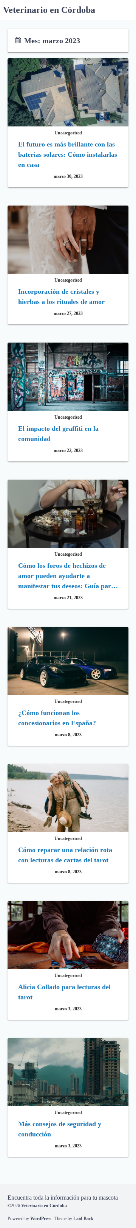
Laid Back (83, 1218)
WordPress (40, 1218)
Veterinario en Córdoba (49, 10)
